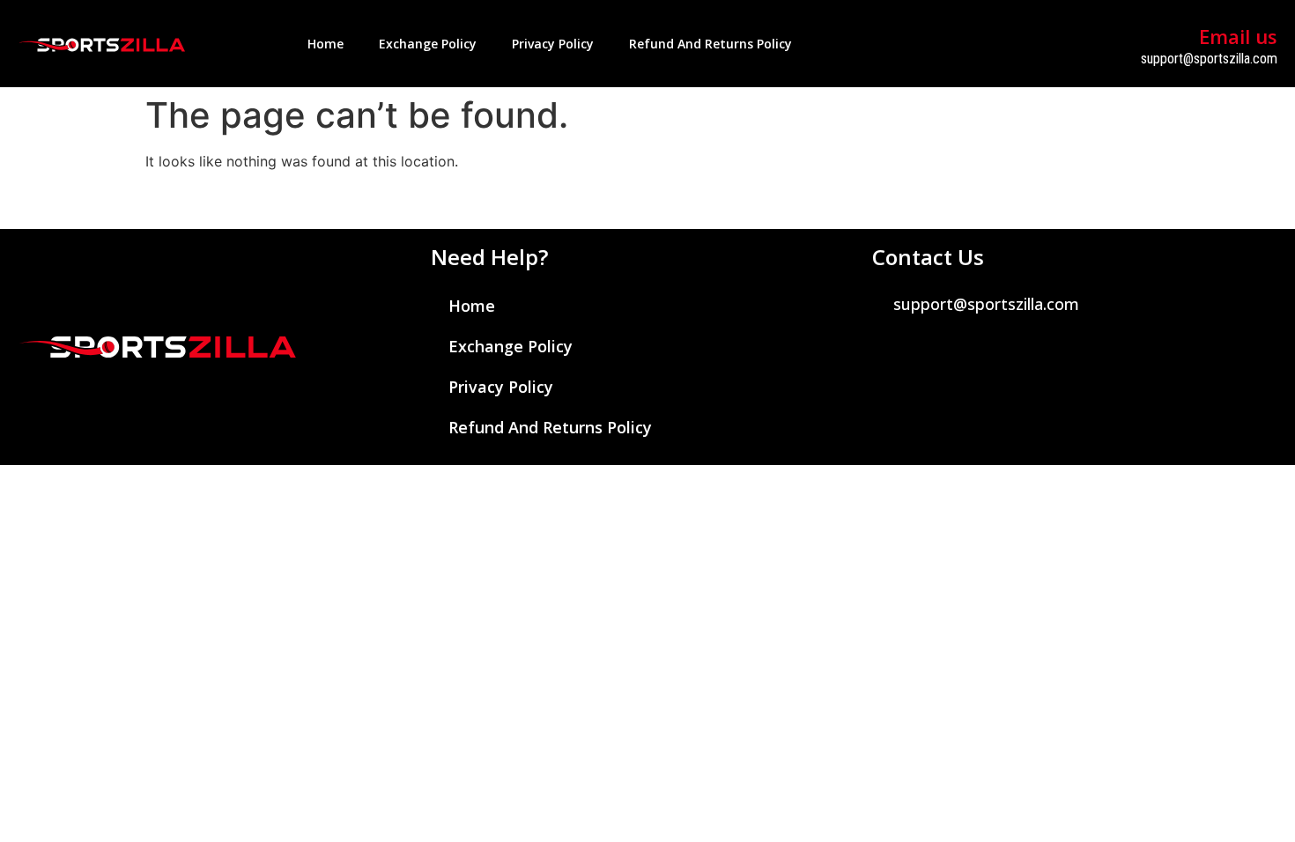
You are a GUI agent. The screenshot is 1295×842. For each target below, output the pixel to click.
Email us (1238, 36)
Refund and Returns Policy (710, 43)
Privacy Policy (553, 43)
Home (325, 43)
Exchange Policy (428, 43)
